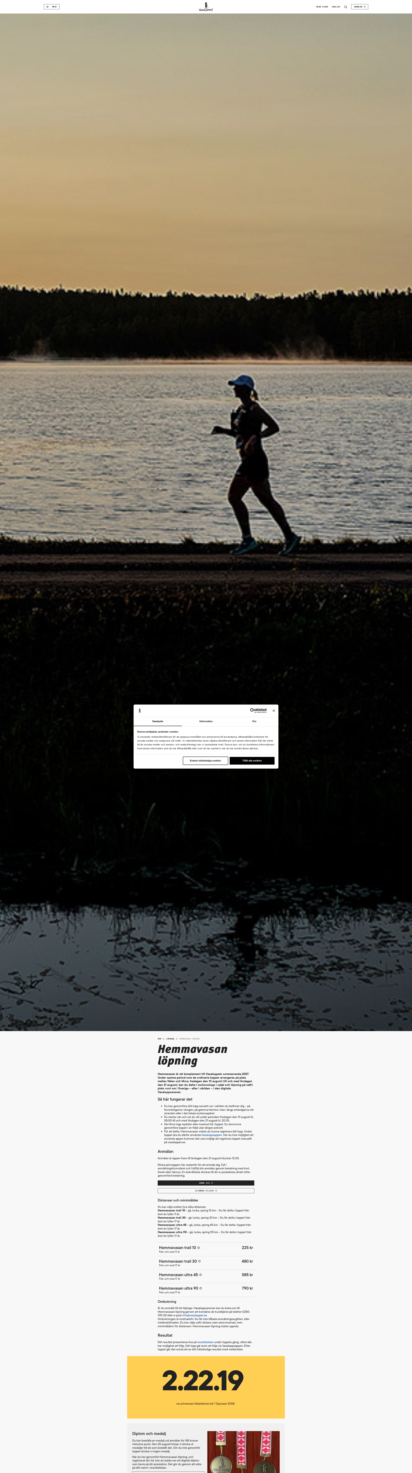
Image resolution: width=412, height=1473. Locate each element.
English (336, 6)
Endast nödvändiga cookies (205, 760)
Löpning (170, 1039)
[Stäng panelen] (274, 710)
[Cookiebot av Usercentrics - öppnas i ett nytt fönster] (253, 710)
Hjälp (198, 1247)
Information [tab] (206, 721)
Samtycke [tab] (157, 721)
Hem (159, 1039)
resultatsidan (205, 1342)
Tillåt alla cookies (252, 760)
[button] (206, 1387)
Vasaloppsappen (211, 1135)
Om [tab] (254, 721)
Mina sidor (322, 6)
